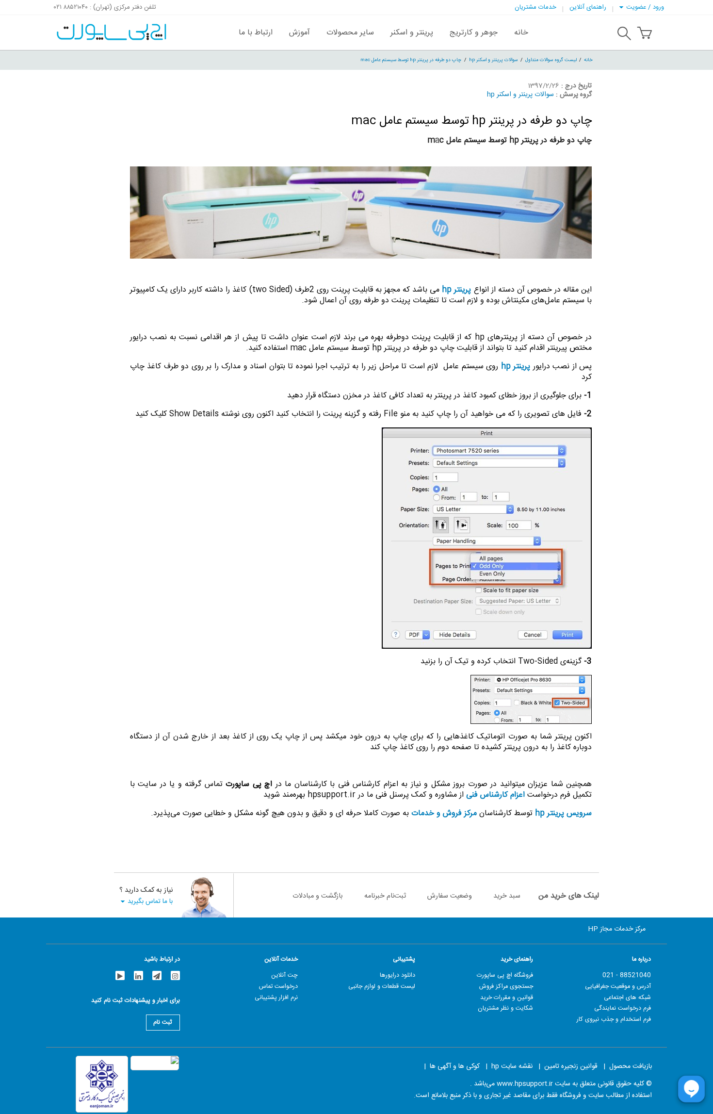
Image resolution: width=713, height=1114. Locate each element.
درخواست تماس (278, 986)
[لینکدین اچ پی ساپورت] (138, 975)
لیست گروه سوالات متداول (551, 60)
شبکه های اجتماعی (627, 997)
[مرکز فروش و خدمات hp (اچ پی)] (110, 27)
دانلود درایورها (397, 975)
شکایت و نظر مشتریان (505, 1008)
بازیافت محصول (630, 1066)
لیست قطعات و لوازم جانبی (381, 986)
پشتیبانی (404, 959)
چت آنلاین (284, 975)
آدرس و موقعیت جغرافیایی (618, 986)
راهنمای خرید (517, 959)
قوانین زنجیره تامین (571, 1066)
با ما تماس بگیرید (150, 901)
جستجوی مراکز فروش (506, 986)
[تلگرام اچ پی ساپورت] (157, 975)
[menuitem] (521, 32)
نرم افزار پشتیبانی (276, 997)
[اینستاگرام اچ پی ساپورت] (175, 975)
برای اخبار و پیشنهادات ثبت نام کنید (135, 1002)
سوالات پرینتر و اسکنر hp (493, 60)
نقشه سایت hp (512, 1066)
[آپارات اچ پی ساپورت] (120, 975)
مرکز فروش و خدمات (444, 813)
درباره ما (641, 959)
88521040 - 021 (626, 975)
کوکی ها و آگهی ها (455, 1066)
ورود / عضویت (645, 7)
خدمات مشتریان (535, 7)
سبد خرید (506, 896)
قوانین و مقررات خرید (506, 997)
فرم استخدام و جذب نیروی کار (614, 1019)
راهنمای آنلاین (587, 7)
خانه (588, 60)
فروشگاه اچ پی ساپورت (505, 975)
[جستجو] (624, 35)
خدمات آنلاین (281, 959)
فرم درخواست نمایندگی (622, 1008)
